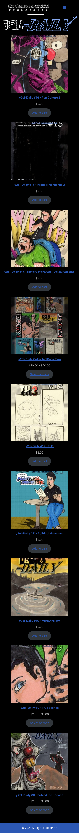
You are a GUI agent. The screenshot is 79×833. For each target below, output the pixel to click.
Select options (39, 374)
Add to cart (39, 112)
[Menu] (64, 7)
